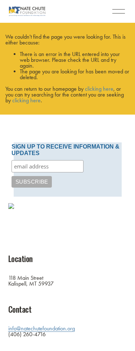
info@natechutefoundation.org (41, 328)
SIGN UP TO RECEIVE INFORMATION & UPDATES (66, 150)
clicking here (99, 88)
